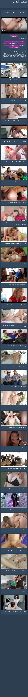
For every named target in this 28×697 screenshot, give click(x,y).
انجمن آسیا (21, 43)
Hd (22, 41)
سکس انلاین (20, 1)
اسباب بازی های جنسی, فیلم (11, 41)
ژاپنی (6, 45)
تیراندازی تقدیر (12, 43)
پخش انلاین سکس (14, 47)
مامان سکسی (14, 45)
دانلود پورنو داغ (14, 36)
